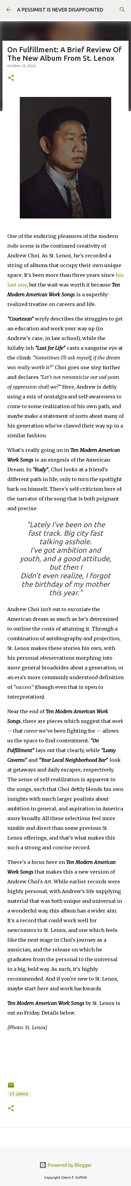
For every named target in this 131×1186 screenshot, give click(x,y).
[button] (11, 78)
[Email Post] (11, 1087)
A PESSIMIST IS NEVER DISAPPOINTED (60, 9)
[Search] (122, 9)
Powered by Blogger (69, 1165)
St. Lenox (19, 1094)
